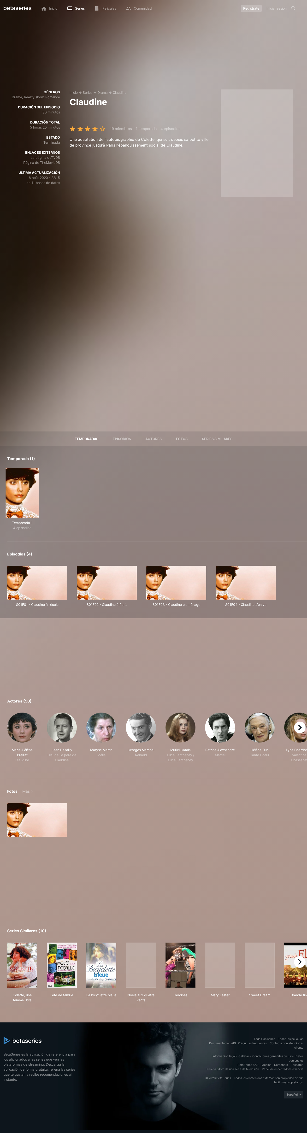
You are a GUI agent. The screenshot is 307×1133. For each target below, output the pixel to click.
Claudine (119, 92)
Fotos (182, 439)
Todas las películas (290, 1039)
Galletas (243, 1056)
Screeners (281, 1065)
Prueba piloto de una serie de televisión (233, 1069)
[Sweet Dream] (260, 965)
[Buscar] (293, 8)
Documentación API (222, 1043)
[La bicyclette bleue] (101, 965)
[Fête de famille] (62, 965)
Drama (102, 92)
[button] (22, 740)
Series (87, 92)
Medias (266, 1065)
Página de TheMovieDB (41, 162)
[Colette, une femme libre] (22, 965)
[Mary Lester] (220, 965)
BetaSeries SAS (248, 1065)
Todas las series (264, 1039)
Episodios (122, 439)
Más (26, 791)
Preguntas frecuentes (252, 1043)
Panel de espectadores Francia (282, 1069)
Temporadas (86, 439)
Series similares (217, 439)
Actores (153, 439)
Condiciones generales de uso (272, 1056)
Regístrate (251, 8)
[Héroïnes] (180, 965)
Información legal (224, 1056)
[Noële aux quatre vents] (141, 965)
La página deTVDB (45, 157)
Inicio (74, 92)
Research (297, 1065)
